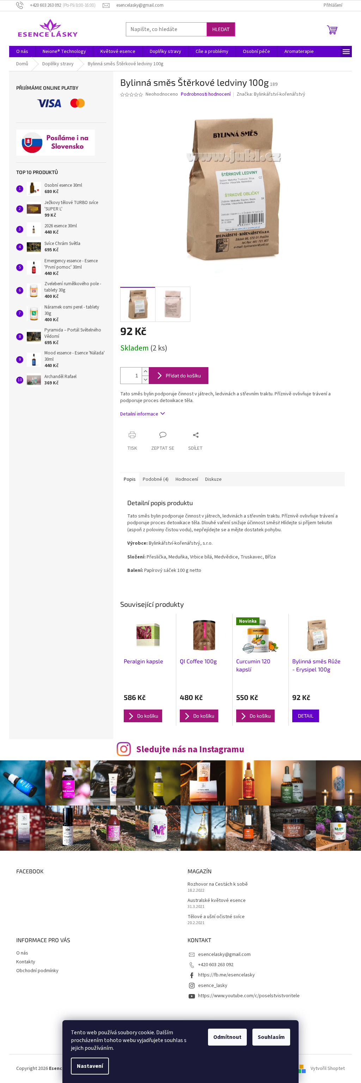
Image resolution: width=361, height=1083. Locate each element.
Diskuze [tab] (213, 479)
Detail (305, 716)
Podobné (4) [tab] (156, 479)
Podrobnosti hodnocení (206, 94)
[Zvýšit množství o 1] (145, 371)
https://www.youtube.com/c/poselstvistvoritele (249, 995)
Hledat (221, 29)
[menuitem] (22, 51)
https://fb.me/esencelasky (226, 975)
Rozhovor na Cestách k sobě (218, 884)
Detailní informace (139, 414)
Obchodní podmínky (37, 970)
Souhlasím (271, 1037)
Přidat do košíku (183, 375)
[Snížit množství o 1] (145, 380)
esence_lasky (212, 985)
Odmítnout (227, 1037)
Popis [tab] (130, 479)
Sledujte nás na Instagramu (190, 749)
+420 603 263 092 (215, 964)
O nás (22, 953)
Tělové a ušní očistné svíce (216, 917)
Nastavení (90, 1066)
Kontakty (25, 961)
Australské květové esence (217, 900)
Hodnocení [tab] (187, 479)
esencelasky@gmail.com (224, 954)
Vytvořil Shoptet (328, 1068)
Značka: (271, 94)
